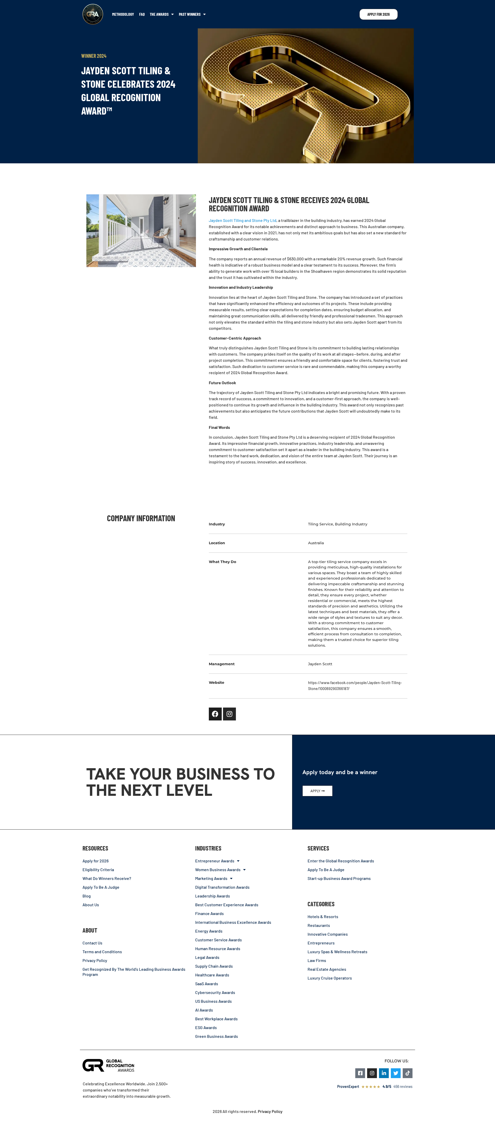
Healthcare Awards (212, 974)
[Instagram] (229, 714)
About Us (90, 904)
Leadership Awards (212, 895)
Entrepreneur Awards (214, 860)
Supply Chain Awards (214, 966)
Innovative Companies (328, 934)
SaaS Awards (206, 983)
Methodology (123, 14)
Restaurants (319, 925)
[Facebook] (215, 714)
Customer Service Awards (218, 939)
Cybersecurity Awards (215, 992)
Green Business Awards (216, 1036)
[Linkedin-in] (384, 1073)
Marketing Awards (211, 878)
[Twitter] (396, 1073)
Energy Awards (208, 930)
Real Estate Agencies (327, 969)
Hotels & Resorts (323, 916)
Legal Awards (207, 957)
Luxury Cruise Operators (330, 977)
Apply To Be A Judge (100, 887)
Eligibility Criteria (98, 869)
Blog (86, 895)
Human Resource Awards (217, 948)
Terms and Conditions (102, 951)
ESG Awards (206, 1027)
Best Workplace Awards (216, 1018)
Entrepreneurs (321, 942)
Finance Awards (209, 913)
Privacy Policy (94, 960)
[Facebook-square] (360, 1073)
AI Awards (204, 1009)
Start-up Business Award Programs (339, 878)
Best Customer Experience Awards (226, 904)
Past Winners (190, 14)
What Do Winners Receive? (106, 878)
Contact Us (92, 942)
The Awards (159, 14)
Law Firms (317, 960)
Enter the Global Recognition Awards (341, 860)
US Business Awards (213, 1001)
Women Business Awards (218, 869)
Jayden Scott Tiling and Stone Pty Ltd (242, 220)
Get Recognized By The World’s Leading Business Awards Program (133, 972)
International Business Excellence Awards (233, 922)
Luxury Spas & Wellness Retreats (337, 951)
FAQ (142, 14)
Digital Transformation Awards (222, 887)
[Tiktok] (407, 1073)
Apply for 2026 (95, 860)
